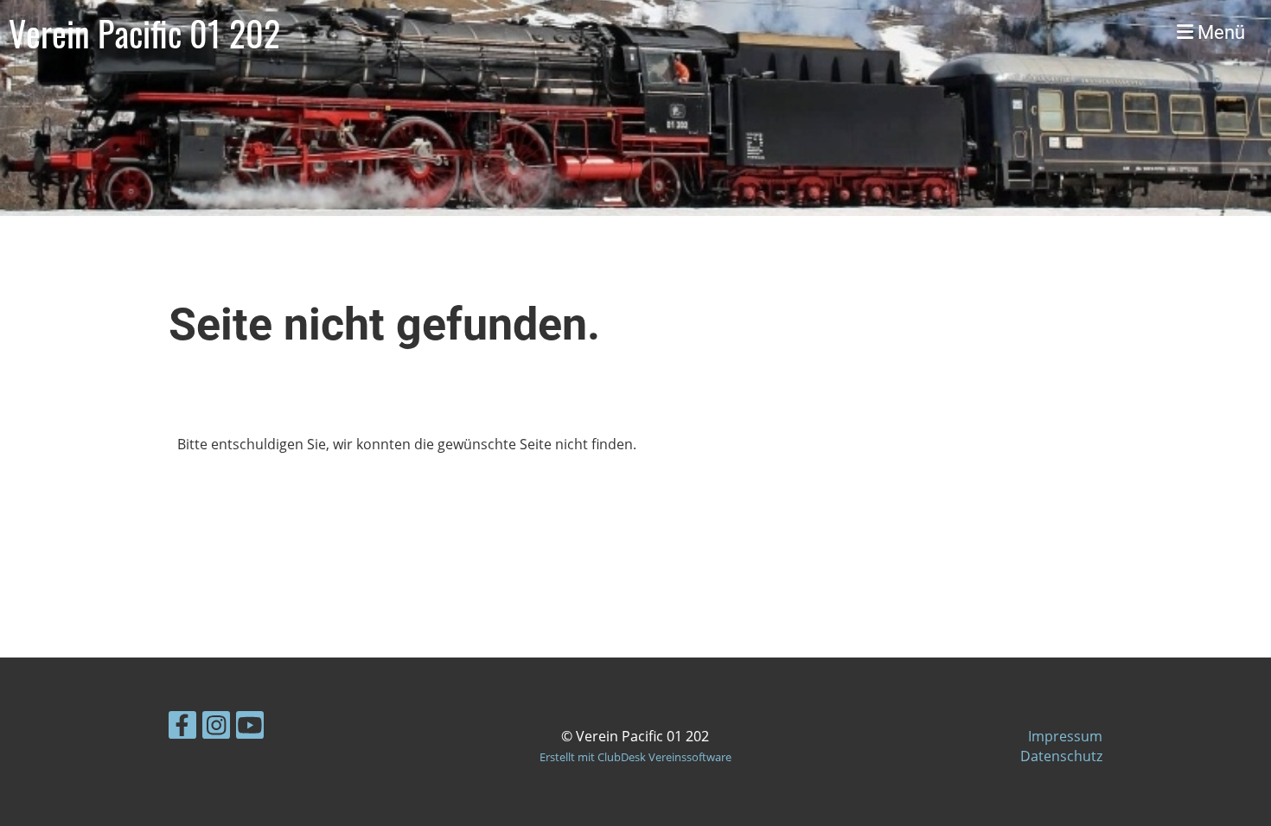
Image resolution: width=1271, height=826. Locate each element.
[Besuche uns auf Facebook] (182, 728)
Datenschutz (1061, 756)
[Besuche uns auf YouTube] (250, 728)
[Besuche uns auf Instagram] (216, 728)
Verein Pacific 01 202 (144, 33)
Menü (1219, 32)
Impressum (1065, 736)
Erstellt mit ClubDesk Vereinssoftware (635, 757)
